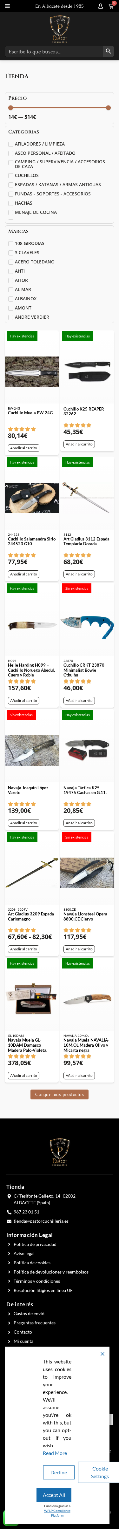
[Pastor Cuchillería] (59, 29)
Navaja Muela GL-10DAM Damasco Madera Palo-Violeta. (27, 1044)
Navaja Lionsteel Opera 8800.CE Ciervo (85, 916)
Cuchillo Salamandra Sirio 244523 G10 (32, 541)
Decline (58, 1472)
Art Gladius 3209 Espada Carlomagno (31, 916)
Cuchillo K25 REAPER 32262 (83, 411)
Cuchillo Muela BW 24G (30, 412)
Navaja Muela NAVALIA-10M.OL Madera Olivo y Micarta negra (86, 1044)
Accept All (54, 1495)
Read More (55, 1453)
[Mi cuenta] (100, 6)
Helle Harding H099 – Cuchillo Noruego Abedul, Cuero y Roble (31, 670)
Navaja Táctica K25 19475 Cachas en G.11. (85, 790)
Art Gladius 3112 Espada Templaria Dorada (86, 541)
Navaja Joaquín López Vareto (28, 790)
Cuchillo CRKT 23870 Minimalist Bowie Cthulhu (83, 670)
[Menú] (7, 6)
